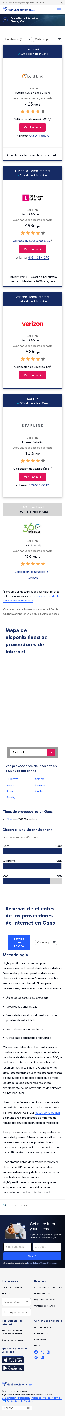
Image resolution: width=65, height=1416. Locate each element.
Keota (39, 791)
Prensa (37, 1345)
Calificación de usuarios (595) (32, 241)
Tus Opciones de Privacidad (20, 1401)
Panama (40, 785)
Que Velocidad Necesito (13, 1340)
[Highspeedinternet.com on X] (42, 1353)
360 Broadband (32, 507)
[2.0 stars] (27, 111)
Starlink (32, 399)
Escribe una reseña (19, 942)
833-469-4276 (38, 257)
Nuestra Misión (41, 1333)
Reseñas (6, 1293)
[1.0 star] (22, 111)
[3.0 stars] (32, 111)
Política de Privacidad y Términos (46, 1398)
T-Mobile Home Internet (32, 171)
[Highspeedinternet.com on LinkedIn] (42, 1358)
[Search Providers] (27, 1302)
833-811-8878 (39, 136)
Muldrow (12, 779)
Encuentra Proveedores (12, 1287)
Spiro (9, 791)
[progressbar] (32, 851)
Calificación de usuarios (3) (32, 571)
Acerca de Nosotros (43, 1327)
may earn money (13, 2)
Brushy (10, 797)
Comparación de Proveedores (48, 1287)
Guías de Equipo (42, 1293)
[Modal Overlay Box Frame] (32, 1241)
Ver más (32, 578)
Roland (10, 785)
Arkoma (39, 779)
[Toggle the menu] (59, 9)
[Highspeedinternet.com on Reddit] (36, 1358)
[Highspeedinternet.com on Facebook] (36, 1353)
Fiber (9, 819)
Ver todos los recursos (44, 1306)
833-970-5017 (39, 485)
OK (14, 1205)
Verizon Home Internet (32, 297)
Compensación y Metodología (16, 1398)
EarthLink (33, 49)
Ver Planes (29, 127)
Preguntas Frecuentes (44, 1299)
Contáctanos (40, 1339)
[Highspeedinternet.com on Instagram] (48, 1353)
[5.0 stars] (43, 111)
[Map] (32, 707)
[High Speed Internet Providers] (19, 9)
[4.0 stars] (37, 111)
